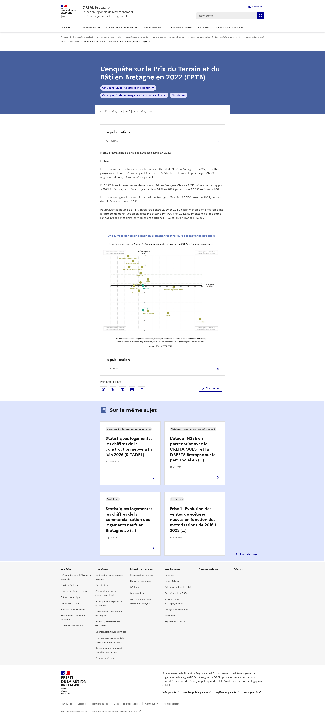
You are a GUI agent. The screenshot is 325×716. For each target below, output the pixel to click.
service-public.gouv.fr (195, 692)
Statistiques (178, 95)
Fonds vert (170, 575)
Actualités (203, 27)
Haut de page (248, 554)
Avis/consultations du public (178, 587)
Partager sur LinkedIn (122, 389)
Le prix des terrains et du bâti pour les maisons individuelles (181, 36)
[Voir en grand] (162, 290)
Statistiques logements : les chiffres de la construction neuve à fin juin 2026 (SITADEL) (129, 446)
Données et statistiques (141, 575)
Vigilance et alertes (181, 27)
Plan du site (66, 703)
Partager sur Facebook (103, 389)
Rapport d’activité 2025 (176, 621)
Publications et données (119, 27)
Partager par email (132, 389)
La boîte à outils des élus (229, 27)
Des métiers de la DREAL (177, 593)
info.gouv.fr (169, 692)
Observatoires (137, 593)
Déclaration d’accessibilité (127, 703)
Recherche (260, 15)
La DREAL (66, 27)
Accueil (64, 36)
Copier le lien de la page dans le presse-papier (141, 389)
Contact (257, 6)
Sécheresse (170, 615)
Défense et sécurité (104, 658)
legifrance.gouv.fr (226, 692)
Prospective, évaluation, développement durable (97, 36)
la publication (118, 132)
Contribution (151, 703)
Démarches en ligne (70, 597)
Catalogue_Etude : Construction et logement (128, 88)
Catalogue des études (140, 581)
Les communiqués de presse (74, 591)
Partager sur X (113, 389)
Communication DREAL (72, 625)
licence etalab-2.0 (129, 711)
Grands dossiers (152, 27)
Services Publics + (69, 585)
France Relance (172, 581)
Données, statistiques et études (110, 631)
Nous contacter (171, 703)
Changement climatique (176, 609)
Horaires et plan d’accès (73, 609)
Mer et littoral (102, 585)
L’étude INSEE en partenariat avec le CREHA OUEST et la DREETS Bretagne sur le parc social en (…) (193, 449)
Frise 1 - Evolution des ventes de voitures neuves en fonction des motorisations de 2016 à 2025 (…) (193, 519)
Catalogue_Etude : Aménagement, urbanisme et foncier (134, 95)
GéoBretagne (136, 587)
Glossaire (82, 703)
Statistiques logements (137, 36)
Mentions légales (100, 703)
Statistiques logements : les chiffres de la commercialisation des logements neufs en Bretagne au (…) (129, 519)
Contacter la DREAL (71, 603)
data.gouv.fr (251, 692)
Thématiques (88, 27)
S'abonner (212, 388)
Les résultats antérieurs (226, 36)
